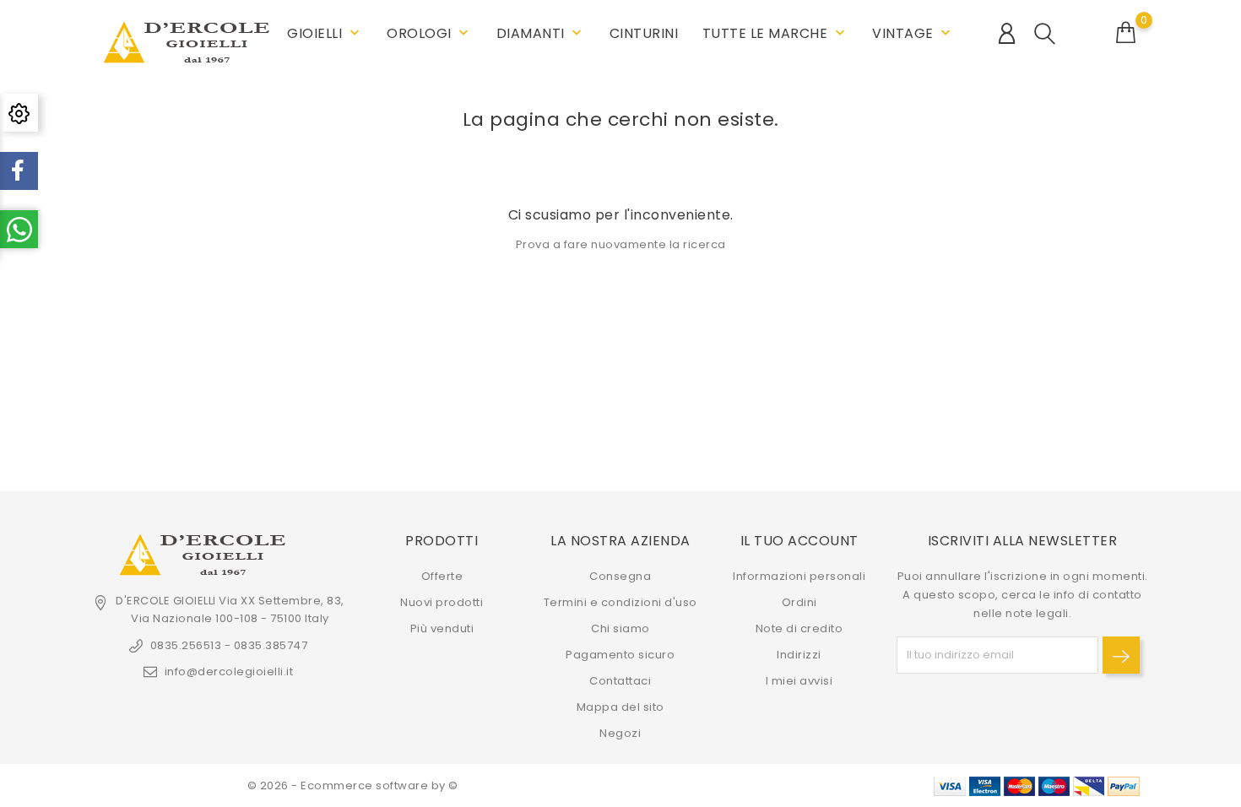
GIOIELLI (325, 33)
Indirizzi (799, 655)
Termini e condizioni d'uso (620, 602)
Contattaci (620, 681)
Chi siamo (620, 628)
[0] (1126, 33)
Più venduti (442, 628)
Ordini (799, 602)
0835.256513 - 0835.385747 (228, 645)
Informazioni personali (799, 576)
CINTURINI (644, 33)
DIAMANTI (541, 33)
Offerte (442, 576)
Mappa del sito (620, 707)
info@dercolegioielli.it (229, 671)
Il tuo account (799, 540)
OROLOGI (429, 33)
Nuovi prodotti (441, 602)
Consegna (620, 576)
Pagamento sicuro (620, 655)
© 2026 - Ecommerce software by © (352, 785)
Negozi (620, 733)
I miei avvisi (799, 681)
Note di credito (799, 628)
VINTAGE (913, 33)
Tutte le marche (775, 33)
